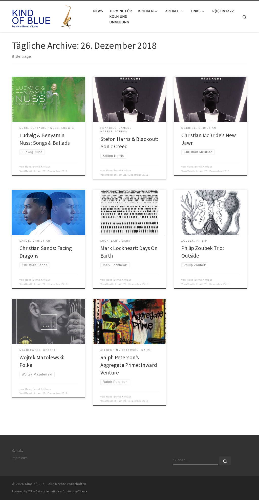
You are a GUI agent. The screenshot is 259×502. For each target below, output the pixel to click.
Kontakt (17, 450)
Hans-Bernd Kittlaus (38, 166)
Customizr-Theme (75, 491)
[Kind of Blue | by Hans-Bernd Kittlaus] (43, 15)
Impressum (20, 458)
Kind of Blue (35, 484)
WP (30, 491)
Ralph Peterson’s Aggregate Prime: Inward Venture (128, 365)
